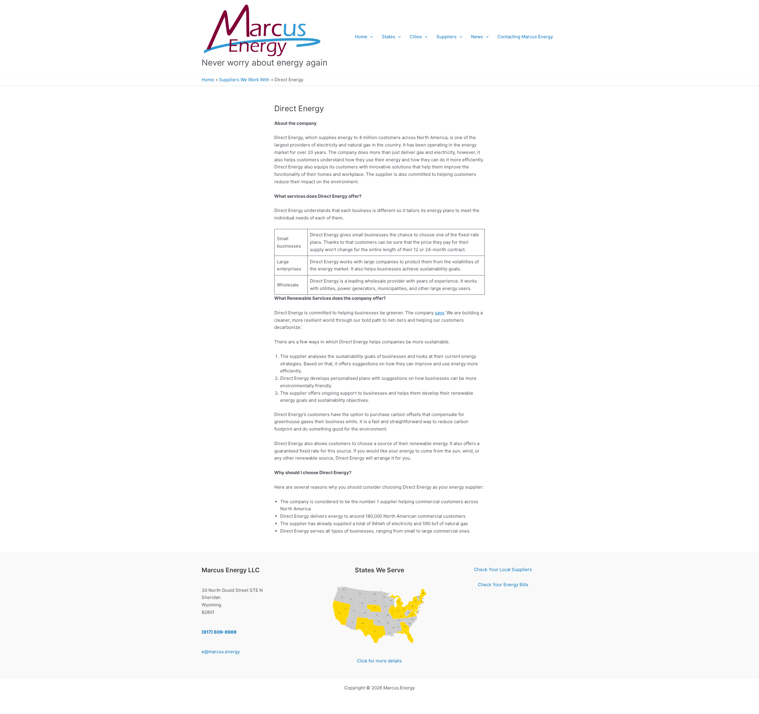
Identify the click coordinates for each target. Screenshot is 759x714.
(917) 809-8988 (219, 632)
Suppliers (446, 36)
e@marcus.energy (221, 651)
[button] (370, 36)
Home (361, 36)
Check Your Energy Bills (503, 584)
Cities (416, 36)
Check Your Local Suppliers (503, 569)
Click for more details (379, 661)
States (388, 36)
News (477, 36)
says (439, 312)
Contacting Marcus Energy (525, 36)
